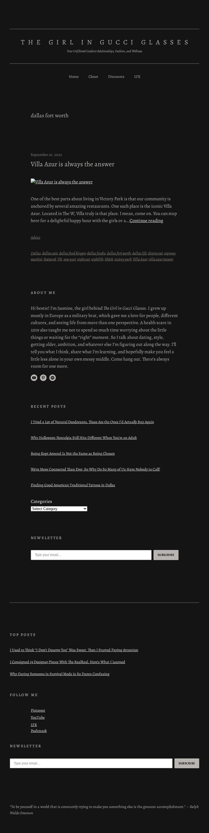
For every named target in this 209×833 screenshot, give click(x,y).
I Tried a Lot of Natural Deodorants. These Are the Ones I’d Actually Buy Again (92, 422)
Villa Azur (140, 259)
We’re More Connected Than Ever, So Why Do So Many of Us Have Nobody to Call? (95, 469)
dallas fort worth (119, 253)
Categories (41, 501)
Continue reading (146, 220)
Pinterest (38, 710)
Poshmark (39, 730)
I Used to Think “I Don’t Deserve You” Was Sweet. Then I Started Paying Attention (74, 650)
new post (69, 259)
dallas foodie (96, 253)
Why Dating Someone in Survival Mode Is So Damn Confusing (59, 674)
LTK (34, 724)
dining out (155, 253)
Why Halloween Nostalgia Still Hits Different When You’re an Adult (84, 437)
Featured (50, 259)
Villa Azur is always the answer (72, 164)
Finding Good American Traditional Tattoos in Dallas (73, 485)
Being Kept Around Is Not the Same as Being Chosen (73, 453)
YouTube (38, 717)
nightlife (97, 259)
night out (83, 259)
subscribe (166, 555)
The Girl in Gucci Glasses (106, 42)
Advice (35, 237)
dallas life (139, 253)
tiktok (109, 259)
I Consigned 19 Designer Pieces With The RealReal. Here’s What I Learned (67, 662)
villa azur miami (161, 259)
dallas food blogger (72, 253)
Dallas (36, 253)
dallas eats (50, 253)
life (59, 259)
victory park (122, 259)
